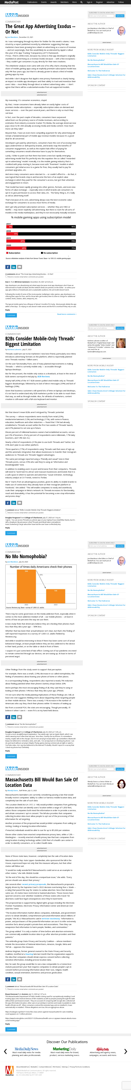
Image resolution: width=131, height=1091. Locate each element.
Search (81, 2)
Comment (11, 315)
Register (99, 2)
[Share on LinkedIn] (13, 267)
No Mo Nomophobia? (96, 60)
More (74, 2)
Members (64, 2)
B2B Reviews (43, 376)
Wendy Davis (13, 790)
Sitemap (65, 1067)
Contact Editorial (45, 1067)
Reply (7, 310)
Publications (32, 2)
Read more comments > (67, 314)
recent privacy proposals (34, 884)
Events (44, 2)
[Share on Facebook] (7, 267)
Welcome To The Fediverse (99, 71)
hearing (29, 954)
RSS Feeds (56, 1067)
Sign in (89, 2)
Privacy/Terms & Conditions (80, 1067)
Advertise (110, 2)
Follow (121, 2)
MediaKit (34, 1067)
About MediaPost (22, 1067)
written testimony (51, 918)
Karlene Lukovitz (14, 349)
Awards (54, 2)
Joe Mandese (13, 37)
